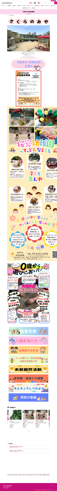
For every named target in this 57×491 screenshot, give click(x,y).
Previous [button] (8, 419)
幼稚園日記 (14, 5)
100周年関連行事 (36, 5)
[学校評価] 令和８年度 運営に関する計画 (15, 446)
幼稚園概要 (9, 5)
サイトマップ (52, 485)
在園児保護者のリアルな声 (26, 7)
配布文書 (42, 5)
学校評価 (24, 5)
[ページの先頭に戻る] (56, 490)
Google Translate (53, 0)
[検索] (53, 2)
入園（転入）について (30, 5)
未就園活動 (19, 5)
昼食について (47, 5)
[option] (28, 418)
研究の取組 (33, 7)
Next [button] (49, 419)
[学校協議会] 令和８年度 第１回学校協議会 (16, 450)
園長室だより (53, 5)
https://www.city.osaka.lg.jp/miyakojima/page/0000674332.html (28, 57)
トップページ (4, 5)
